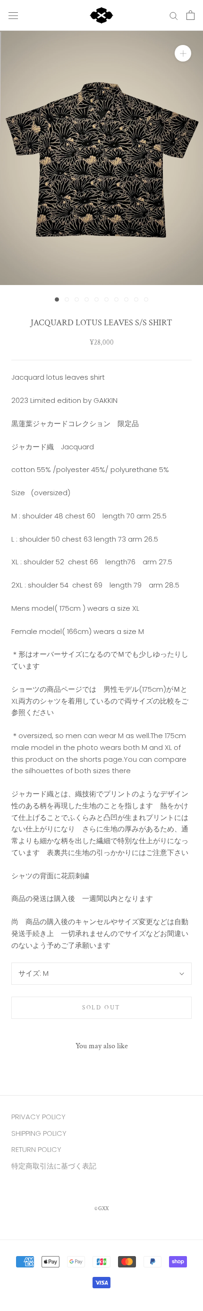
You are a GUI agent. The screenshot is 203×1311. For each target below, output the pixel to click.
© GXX (101, 1208)
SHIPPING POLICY (39, 1133)
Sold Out (101, 1008)
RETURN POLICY (36, 1149)
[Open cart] (190, 15)
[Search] (173, 15)
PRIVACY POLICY (38, 1117)
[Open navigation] (13, 15)
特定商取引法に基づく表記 (53, 1166)
